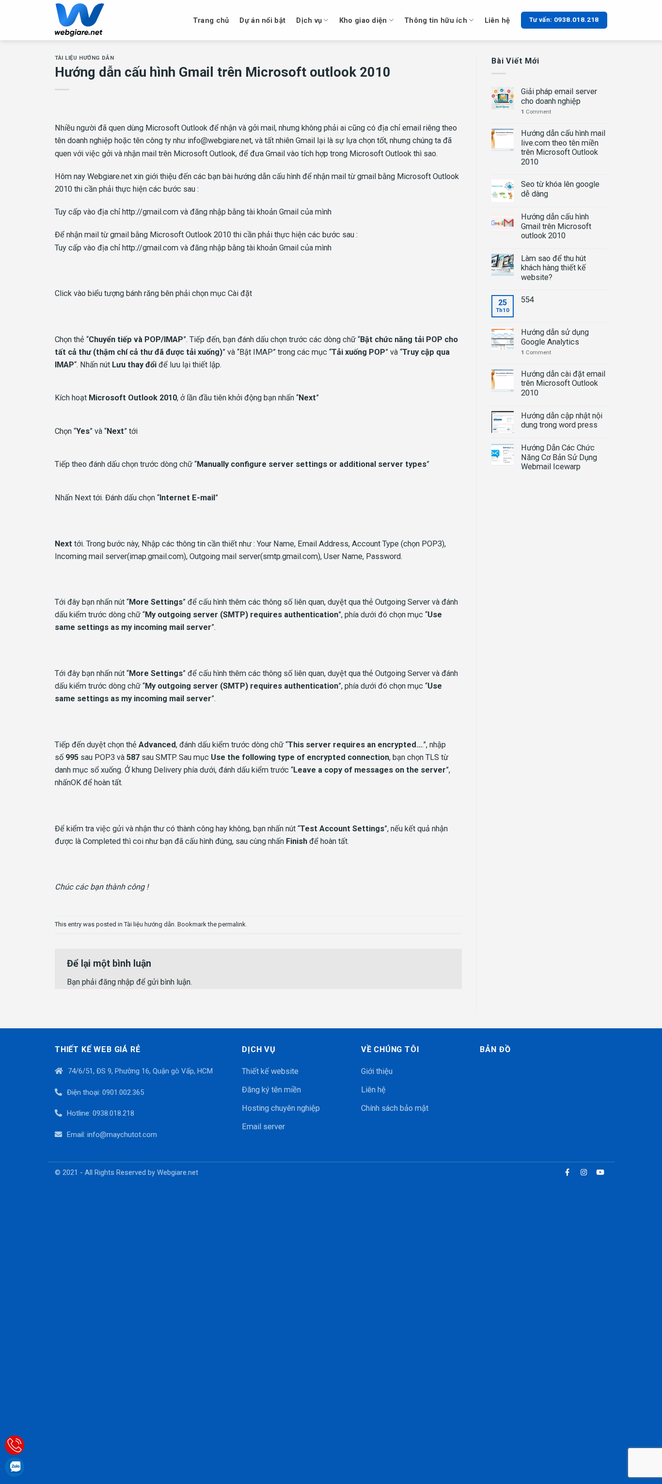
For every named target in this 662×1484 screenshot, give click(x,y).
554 (527, 299)
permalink (232, 924)
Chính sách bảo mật (394, 1108)
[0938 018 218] (14, 1445)
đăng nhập (116, 982)
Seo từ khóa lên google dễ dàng (560, 189)
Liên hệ (497, 20)
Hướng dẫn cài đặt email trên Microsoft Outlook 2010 (563, 383)
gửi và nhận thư (138, 828)
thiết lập (206, 364)
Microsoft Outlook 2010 (190, 234)
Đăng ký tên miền (271, 1089)
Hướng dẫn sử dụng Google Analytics (555, 337)
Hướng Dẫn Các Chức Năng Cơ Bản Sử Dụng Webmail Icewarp (559, 457)
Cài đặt (240, 293)
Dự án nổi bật (262, 20)
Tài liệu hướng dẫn (84, 57)
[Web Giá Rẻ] (92, 20)
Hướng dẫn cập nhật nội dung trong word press (561, 420)
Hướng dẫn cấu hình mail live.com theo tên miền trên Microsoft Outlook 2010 (563, 147)
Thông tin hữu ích (435, 20)
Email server (263, 1126)
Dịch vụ (309, 20)
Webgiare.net (108, 176)
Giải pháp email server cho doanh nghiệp (559, 96)
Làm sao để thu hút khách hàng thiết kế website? (553, 268)
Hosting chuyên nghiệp (281, 1108)
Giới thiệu (377, 1071)
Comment (536, 112)
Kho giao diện (363, 20)
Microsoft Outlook (175, 127)
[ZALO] (14, 1467)
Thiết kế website (270, 1071)
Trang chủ (211, 20)
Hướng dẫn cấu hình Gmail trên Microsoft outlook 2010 (556, 226)
